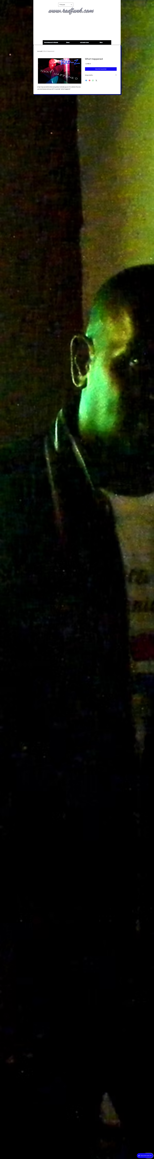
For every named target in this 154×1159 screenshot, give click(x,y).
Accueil (39, 51)
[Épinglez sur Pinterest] (89, 80)
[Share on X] (96, 80)
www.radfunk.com (70, 9)
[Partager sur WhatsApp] (93, 80)
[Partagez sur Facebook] (86, 80)
